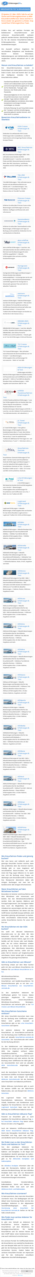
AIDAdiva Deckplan (11, 1166)
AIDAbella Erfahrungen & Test (23, 728)
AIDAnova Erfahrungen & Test (23, 573)
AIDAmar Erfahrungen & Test (23, 804)
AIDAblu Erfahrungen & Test (23, 524)
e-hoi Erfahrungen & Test (25, 479)
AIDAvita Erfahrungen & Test (23, 626)
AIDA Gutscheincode (9, 1065)
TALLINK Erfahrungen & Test (23, 177)
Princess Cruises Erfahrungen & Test (24, 200)
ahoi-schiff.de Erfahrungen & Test (23, 242)
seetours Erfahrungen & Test (23, 295)
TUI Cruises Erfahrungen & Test (23, 346)
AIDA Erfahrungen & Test (25, 368)
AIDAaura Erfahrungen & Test (23, 677)
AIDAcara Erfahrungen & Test (23, 600)
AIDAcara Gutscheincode (10, 1079)
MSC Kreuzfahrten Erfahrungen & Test (25, 149)
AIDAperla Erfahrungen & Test (23, 702)
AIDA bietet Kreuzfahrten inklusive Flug (17, 1131)
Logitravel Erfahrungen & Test (23, 503)
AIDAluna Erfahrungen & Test (23, 753)
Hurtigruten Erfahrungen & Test (23, 268)
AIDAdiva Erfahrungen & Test (23, 651)
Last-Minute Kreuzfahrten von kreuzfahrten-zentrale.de (17, 985)
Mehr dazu (20, 1275)
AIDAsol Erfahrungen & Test (23, 778)
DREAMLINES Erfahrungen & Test (23, 323)
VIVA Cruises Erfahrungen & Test (23, 128)
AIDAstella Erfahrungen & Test (23, 547)
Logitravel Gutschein (9, 1107)
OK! (27, 1271)
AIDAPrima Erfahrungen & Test (23, 829)
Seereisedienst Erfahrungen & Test (23, 221)
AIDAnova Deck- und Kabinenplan (13, 1189)
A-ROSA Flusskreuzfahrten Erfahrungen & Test (17, 394)
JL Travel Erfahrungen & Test (23, 422)
